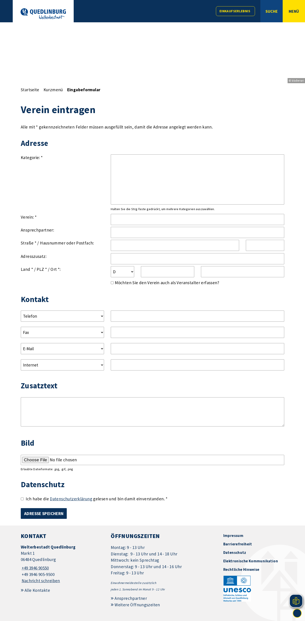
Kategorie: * (32, 157)
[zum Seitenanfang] (297, 613)
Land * (27, 269)
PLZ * (42, 269)
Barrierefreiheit (237, 544)
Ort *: (55, 269)
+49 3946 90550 (35, 568)
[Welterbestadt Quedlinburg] (62, 564)
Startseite (30, 89)
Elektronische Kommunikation (250, 561)
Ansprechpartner (131, 598)
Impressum (233, 535)
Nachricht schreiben (41, 580)
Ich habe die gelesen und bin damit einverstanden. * (96, 498)
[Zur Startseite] (43, 13)
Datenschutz (234, 552)
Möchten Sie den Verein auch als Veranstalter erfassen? (167, 282)
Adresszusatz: (33, 256)
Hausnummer (52, 243)
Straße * (28, 243)
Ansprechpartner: (37, 230)
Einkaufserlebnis (234, 11)
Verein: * (29, 217)
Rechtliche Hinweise (241, 569)
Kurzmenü (53, 89)
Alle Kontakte (37, 590)
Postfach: (85, 243)
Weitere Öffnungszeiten (137, 604)
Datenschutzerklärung (71, 498)
